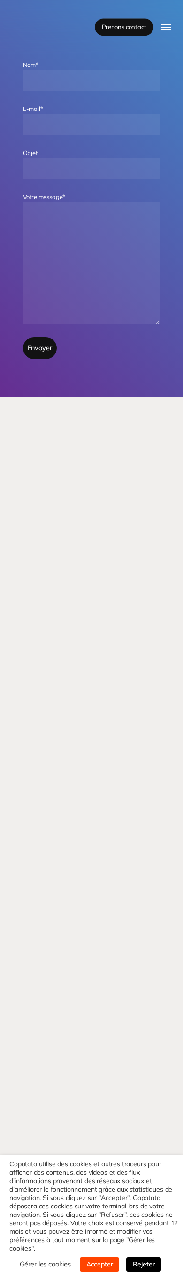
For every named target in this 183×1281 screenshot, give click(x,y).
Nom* (30, 64)
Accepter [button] (99, 1264)
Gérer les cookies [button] (45, 1263)
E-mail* (33, 108)
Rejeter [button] (143, 1264)
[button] (166, 27)
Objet (30, 152)
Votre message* (44, 196)
